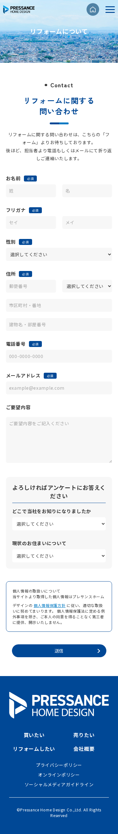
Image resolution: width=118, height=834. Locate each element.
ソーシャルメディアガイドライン (59, 784)
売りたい (83, 735)
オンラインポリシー (59, 775)
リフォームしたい (34, 748)
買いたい (34, 735)
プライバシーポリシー (59, 765)
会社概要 (83, 748)
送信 (59, 650)
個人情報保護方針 (50, 605)
